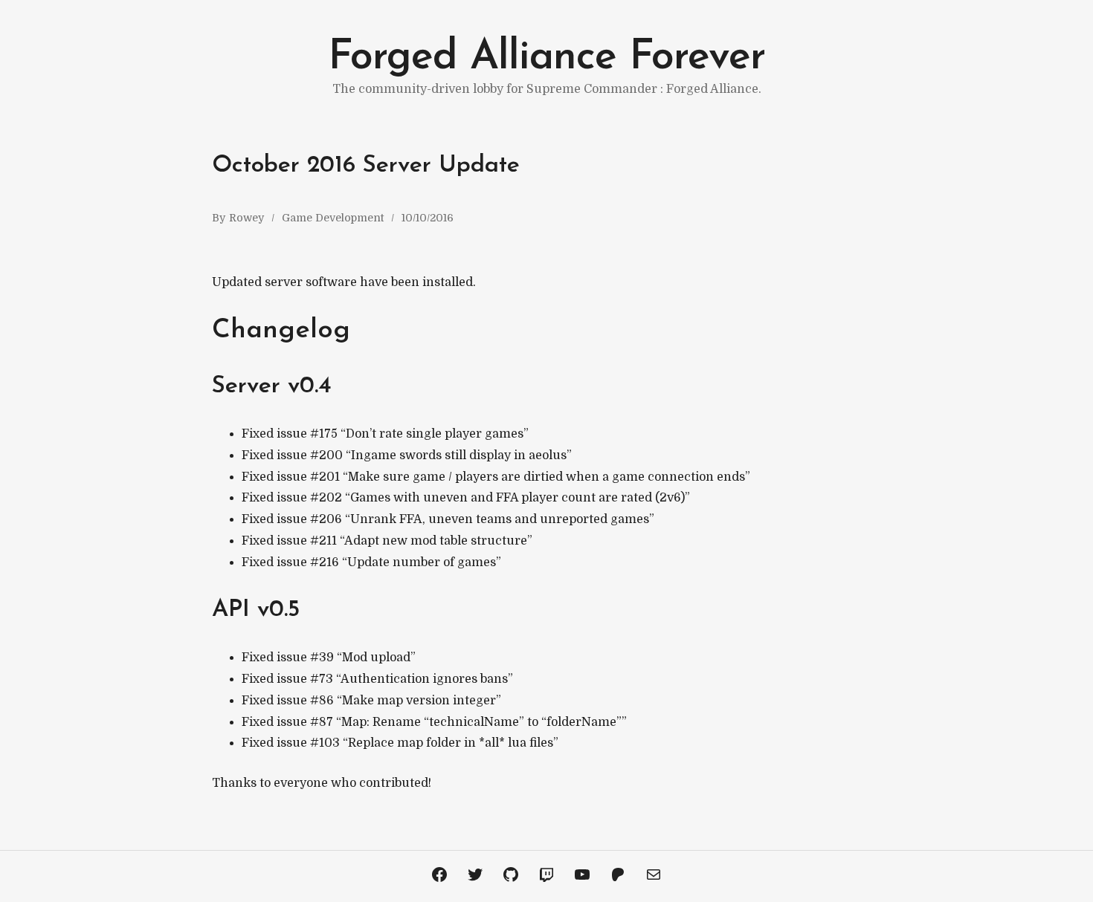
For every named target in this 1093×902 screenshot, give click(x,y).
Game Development (333, 218)
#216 (324, 562)
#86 (322, 700)
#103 (325, 743)
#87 (321, 722)
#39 (322, 657)
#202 (326, 497)
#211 (323, 541)
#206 (326, 519)
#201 (325, 477)
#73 (321, 679)
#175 (324, 434)
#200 (326, 455)
